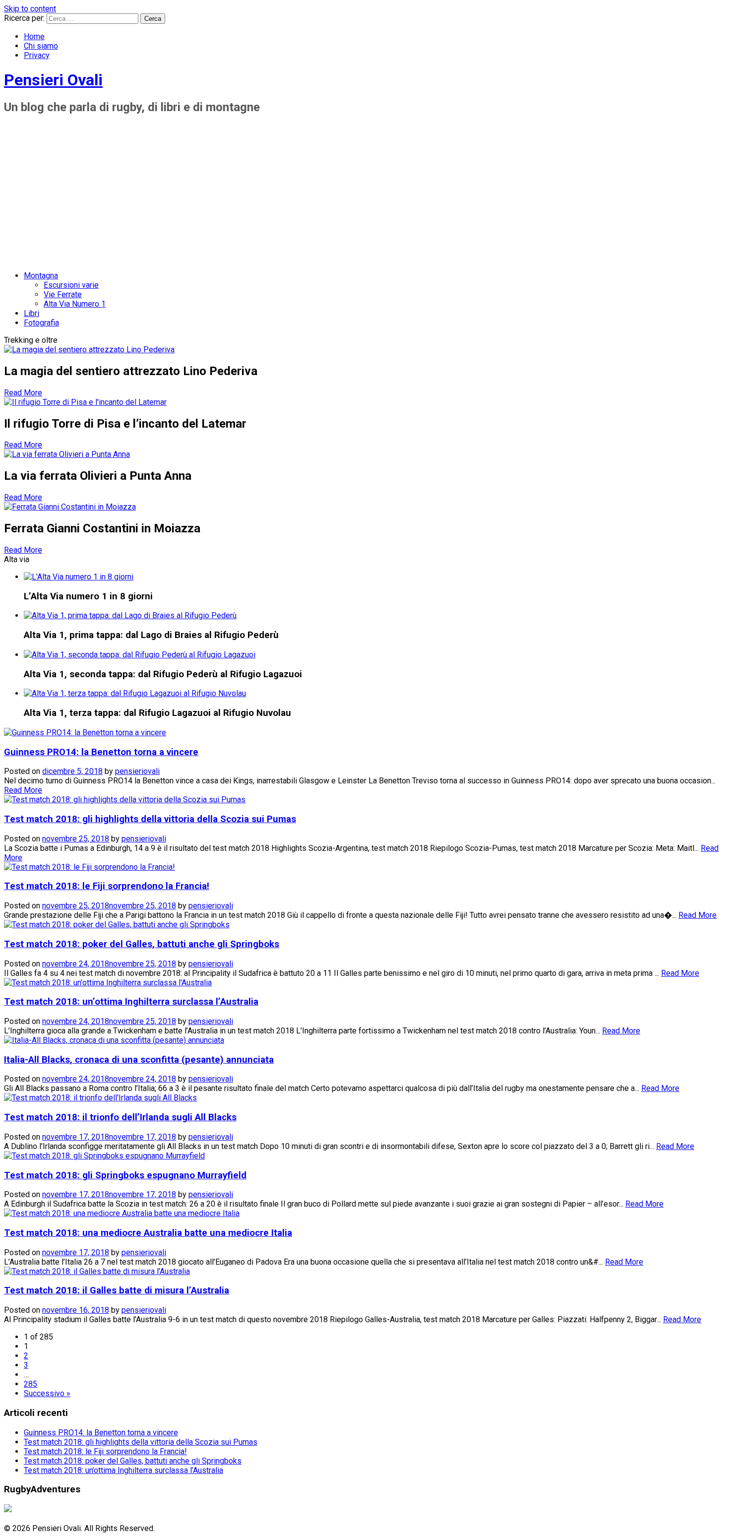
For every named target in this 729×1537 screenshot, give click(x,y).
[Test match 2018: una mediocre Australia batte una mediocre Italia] (122, 1213)
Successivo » (47, 1393)
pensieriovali (137, 771)
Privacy (37, 55)
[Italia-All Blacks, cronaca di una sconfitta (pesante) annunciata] (114, 1040)
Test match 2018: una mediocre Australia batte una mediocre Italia (148, 1232)
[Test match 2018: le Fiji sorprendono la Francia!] (89, 867)
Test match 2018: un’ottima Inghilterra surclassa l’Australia (131, 1001)
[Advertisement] (364, 193)
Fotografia (41, 322)
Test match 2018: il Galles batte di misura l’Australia (116, 1290)
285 (30, 1384)
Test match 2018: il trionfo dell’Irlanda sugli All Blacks (120, 1117)
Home (34, 36)
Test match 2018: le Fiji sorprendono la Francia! (106, 886)
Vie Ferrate (63, 294)
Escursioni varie (71, 285)
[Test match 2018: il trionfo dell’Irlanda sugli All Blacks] (100, 1097)
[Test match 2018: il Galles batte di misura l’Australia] (97, 1271)
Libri (31, 313)
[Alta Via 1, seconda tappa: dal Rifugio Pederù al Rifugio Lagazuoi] (139, 654)
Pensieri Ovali (53, 79)
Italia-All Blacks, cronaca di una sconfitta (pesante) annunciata (139, 1059)
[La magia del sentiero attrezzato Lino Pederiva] (89, 349)
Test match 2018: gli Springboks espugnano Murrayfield (125, 1175)
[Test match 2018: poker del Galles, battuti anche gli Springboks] (117, 924)
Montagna (41, 275)
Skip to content (30, 8)
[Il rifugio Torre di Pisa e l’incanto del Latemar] (85, 402)
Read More (23, 392)
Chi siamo (41, 46)
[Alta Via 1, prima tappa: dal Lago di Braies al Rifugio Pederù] (130, 615)
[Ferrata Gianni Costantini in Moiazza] (70, 507)
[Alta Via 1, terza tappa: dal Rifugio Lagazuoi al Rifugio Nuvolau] (135, 693)
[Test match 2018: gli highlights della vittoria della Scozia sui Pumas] (124, 799)
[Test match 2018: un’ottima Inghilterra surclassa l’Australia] (108, 982)
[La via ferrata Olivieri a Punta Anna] (67, 454)
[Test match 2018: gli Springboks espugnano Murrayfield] (104, 1155)
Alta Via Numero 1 (75, 304)
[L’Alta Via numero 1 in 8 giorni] (78, 576)
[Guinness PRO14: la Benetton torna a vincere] (85, 732)
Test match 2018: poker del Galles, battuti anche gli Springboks (141, 944)
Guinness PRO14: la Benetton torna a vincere (101, 752)
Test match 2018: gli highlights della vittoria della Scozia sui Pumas (150, 819)
